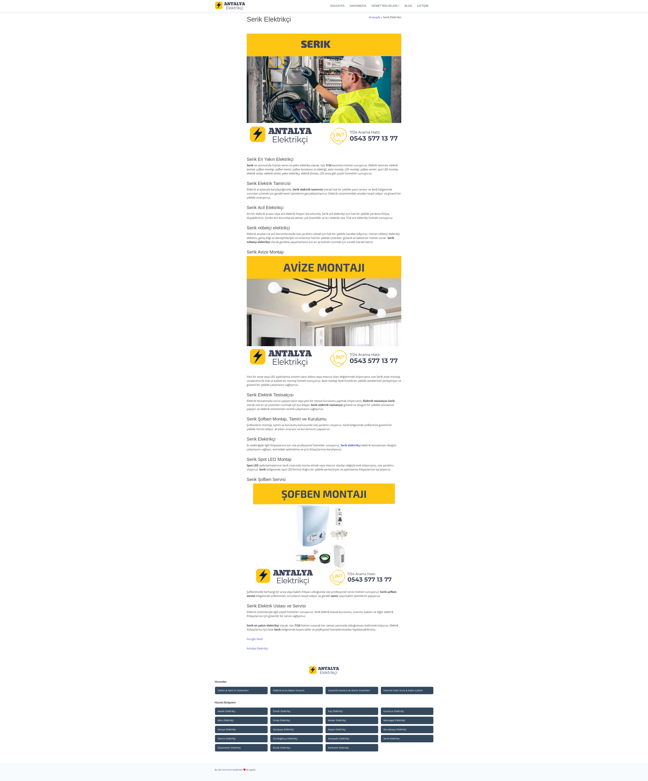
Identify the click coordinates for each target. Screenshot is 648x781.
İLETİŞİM (422, 5)
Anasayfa (374, 17)
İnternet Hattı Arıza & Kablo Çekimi (403, 690)
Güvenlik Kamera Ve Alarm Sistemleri (349, 690)
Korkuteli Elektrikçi (338, 747)
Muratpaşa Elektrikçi (395, 729)
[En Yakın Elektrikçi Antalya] (230, 5)
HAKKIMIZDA (358, 5)
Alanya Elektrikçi (227, 729)
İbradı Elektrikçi (281, 747)
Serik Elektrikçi (391, 738)
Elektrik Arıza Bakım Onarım (288, 690)
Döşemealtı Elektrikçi (229, 747)
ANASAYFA (337, 5)
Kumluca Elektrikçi (393, 711)
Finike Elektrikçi (281, 720)
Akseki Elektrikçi (226, 711)
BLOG (408, 5)
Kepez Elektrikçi (337, 729)
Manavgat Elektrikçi (394, 720)
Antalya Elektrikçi (257, 648)
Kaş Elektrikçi (335, 711)
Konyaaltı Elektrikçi (338, 738)
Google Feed (255, 639)
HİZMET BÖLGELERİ (384, 5)
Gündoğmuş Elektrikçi (285, 738)
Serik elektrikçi (351, 445)
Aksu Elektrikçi (226, 720)
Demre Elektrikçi (227, 738)
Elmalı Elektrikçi (282, 711)
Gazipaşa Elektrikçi (283, 729)
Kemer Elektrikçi (337, 720)
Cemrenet (227, 769)
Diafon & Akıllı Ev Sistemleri (233, 690)
